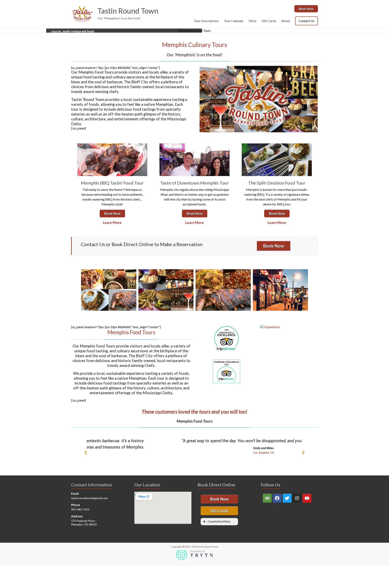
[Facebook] (277, 498)
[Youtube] (306, 498)
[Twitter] (287, 498)
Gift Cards (269, 21)
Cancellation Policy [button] (219, 521)
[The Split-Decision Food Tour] (277, 145)
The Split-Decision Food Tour (276, 183)
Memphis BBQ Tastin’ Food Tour (112, 183)
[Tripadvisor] (267, 498)
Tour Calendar (234, 21)
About (285, 21)
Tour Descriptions (206, 21)
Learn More (112, 222)
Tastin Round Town (127, 10)
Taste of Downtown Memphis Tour (194, 183)
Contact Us (306, 21)
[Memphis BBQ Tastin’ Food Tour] (112, 145)
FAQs (252, 21)
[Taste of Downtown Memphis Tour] (194, 145)
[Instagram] (297, 498)
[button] (85, 452)
